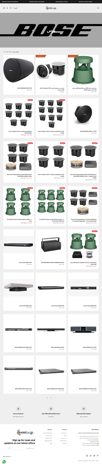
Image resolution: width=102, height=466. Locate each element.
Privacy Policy (49, 435)
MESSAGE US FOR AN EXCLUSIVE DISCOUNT (23, 1)
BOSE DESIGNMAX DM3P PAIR (24, 88)
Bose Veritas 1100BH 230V (57, 305)
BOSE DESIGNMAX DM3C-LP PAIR (88, 131)
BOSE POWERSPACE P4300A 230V (55, 388)
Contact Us (64, 438)
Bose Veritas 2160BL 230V (25, 262)
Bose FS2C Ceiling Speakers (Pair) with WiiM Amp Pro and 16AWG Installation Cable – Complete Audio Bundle (83, 176)
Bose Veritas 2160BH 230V (90, 305)
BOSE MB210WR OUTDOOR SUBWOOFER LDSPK (52, 262)
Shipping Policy (48, 440)
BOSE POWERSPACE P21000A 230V (87, 388)
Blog (51, 443)
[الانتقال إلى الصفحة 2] (47, 398)
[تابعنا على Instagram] (94, 456)
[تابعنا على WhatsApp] (87, 456)
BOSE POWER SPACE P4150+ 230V (23, 388)
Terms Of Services (47, 433)
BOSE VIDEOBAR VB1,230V (57, 347)
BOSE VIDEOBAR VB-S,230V (89, 347)
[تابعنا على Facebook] (98, 456)
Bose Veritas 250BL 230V (25, 305)
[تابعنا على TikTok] (91, 456)
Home (65, 435)
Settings (65, 443)
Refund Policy (48, 438)
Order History (63, 440)
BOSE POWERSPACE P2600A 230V (23, 347)
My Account (64, 433)
